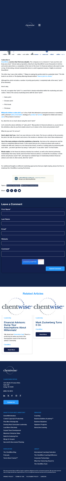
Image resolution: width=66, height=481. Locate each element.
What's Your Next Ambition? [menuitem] (14, 412)
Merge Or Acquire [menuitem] (9, 439)
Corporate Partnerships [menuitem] (41, 458)
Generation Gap (19, 334)
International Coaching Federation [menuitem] (45, 452)
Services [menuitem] (37, 412)
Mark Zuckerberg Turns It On (49, 323)
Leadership (7, 318)
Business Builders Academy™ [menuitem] (43, 418)
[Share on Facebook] (11, 190)
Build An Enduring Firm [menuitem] (10, 436)
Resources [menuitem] (7, 449)
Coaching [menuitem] (37, 416)
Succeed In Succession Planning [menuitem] (13, 442)
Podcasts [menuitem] (6, 455)
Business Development (13, 185)
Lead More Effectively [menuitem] (10, 427)
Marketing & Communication (30, 185)
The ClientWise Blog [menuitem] (9, 452)
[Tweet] (15, 190)
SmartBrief (4, 62)
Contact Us (11, 402)
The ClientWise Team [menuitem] (40, 464)
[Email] (19, 190)
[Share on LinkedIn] (7, 190)
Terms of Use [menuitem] (19, 476)
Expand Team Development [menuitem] (12, 430)
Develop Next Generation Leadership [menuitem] (15, 424)
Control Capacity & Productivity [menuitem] (13, 418)
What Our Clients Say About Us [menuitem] (44, 461)
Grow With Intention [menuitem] (9, 416)
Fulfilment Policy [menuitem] (32, 476)
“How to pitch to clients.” (45, 76)
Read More (11, 350)
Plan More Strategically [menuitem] (10, 421)
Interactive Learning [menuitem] (40, 427)
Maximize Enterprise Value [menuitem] (11, 433)
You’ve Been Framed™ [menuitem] (10, 458)
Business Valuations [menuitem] (40, 421)
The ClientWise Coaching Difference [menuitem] (45, 455)
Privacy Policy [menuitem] (8, 476)
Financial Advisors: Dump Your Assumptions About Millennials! (15, 326)
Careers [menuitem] (43, 476)
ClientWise (7, 344)
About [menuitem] (36, 449)
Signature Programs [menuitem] (40, 424)
